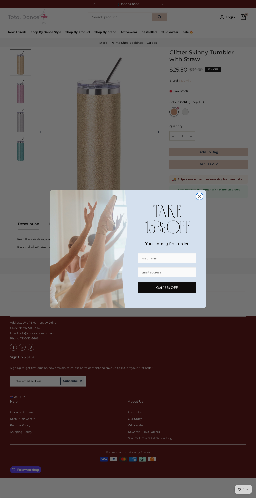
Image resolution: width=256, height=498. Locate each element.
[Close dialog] (199, 196)
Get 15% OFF (167, 287)
